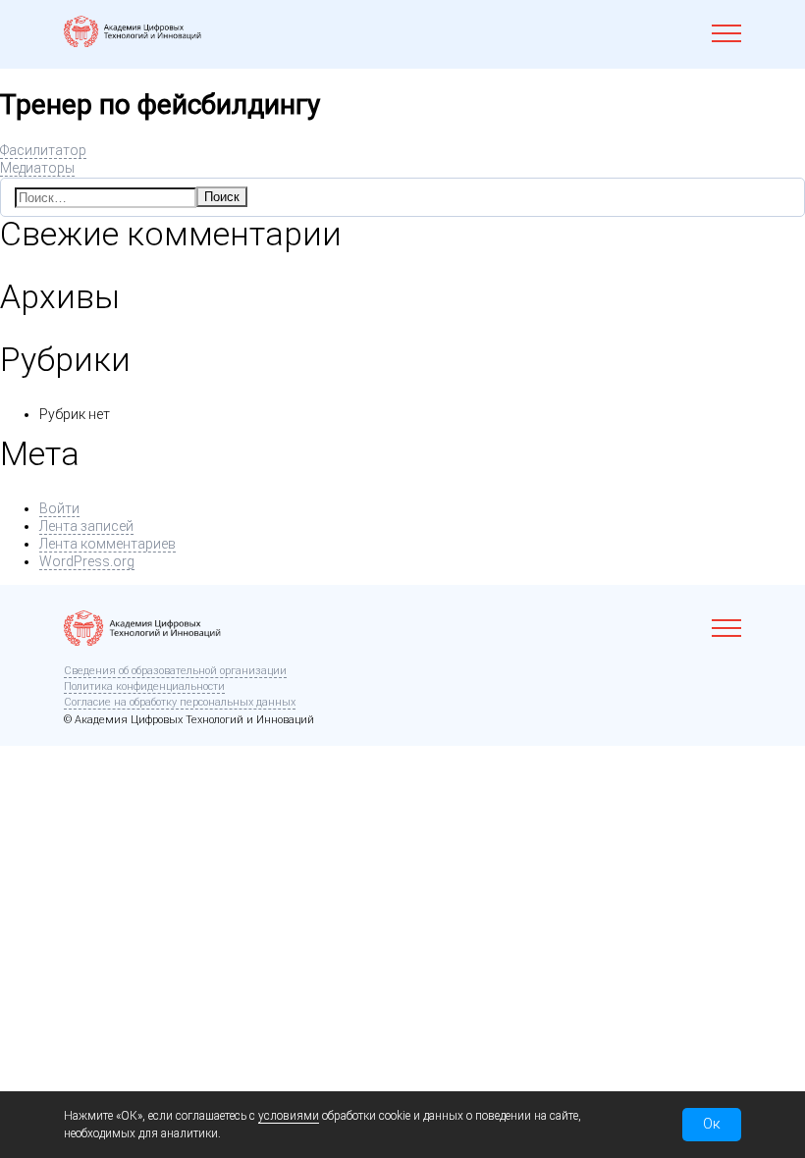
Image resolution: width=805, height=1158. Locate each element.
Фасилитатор (43, 150)
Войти (59, 508)
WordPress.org (86, 561)
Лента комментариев (107, 544)
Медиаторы (37, 168)
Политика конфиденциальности (144, 686)
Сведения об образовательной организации (175, 670)
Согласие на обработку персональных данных (179, 702)
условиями (288, 1116)
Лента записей (86, 526)
